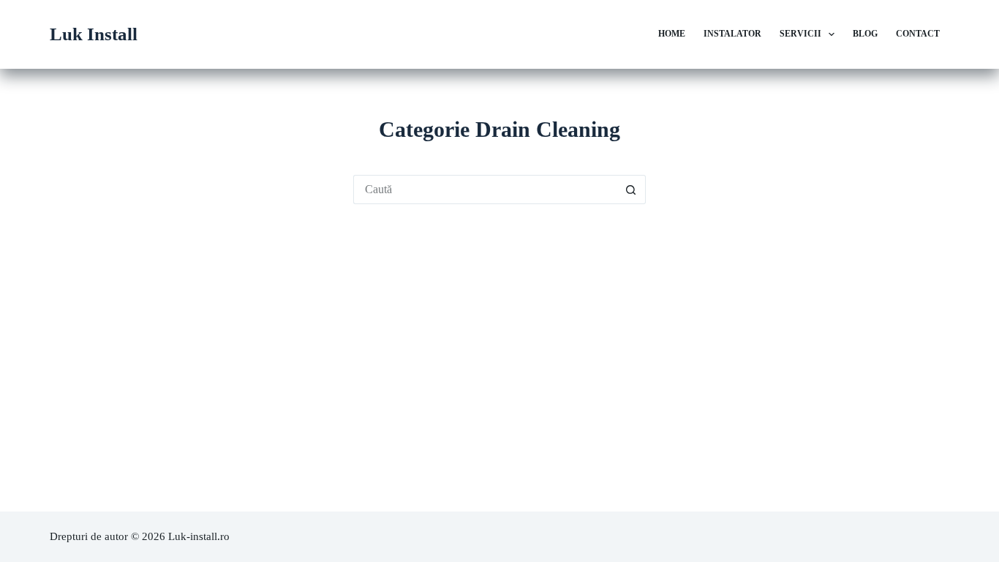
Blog (865, 34)
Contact (918, 34)
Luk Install (93, 34)
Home (671, 34)
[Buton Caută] (631, 189)
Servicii (800, 34)
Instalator (732, 34)
